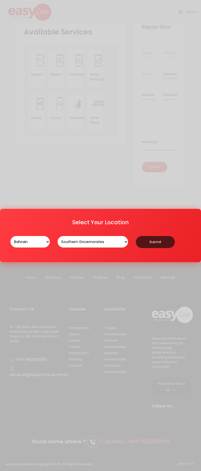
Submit (155, 241)
